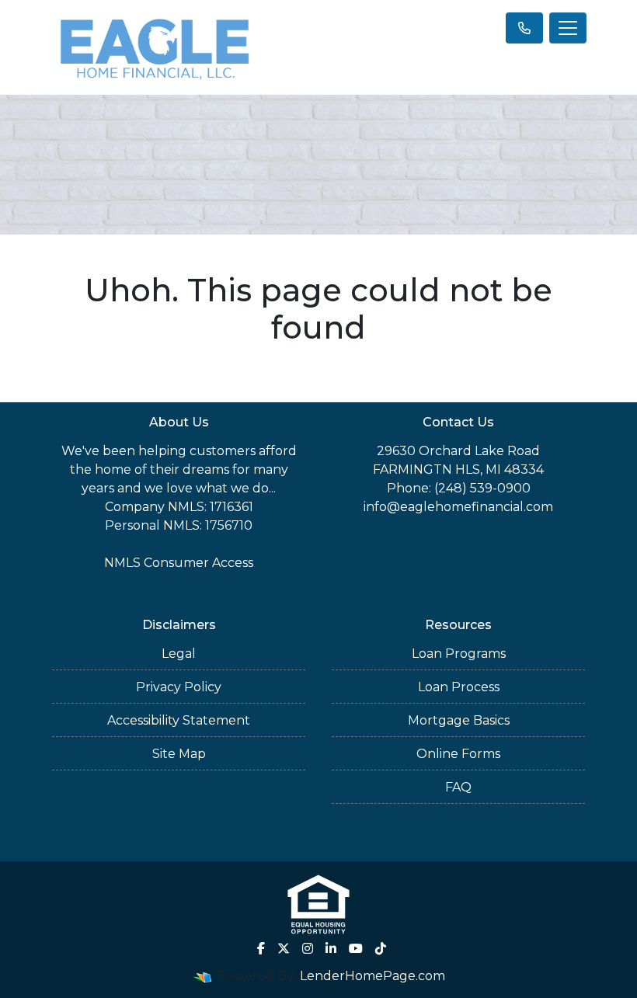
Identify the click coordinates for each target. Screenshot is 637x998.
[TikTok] (380, 948)
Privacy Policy (178, 687)
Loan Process (459, 687)
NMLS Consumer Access (178, 562)
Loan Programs (459, 653)
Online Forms (458, 753)
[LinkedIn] (330, 948)
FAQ (458, 787)
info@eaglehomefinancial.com (458, 506)
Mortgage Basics (459, 720)
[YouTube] (356, 948)
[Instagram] (307, 948)
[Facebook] (261, 948)
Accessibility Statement (178, 720)
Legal (179, 653)
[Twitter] (283, 948)
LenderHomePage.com (372, 975)
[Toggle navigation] (568, 27)
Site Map (179, 753)
